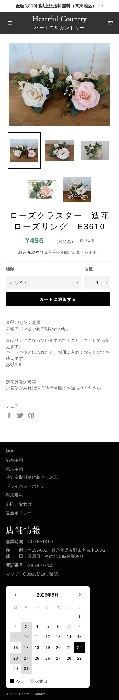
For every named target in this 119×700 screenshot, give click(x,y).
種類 (10, 268)
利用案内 (14, 468)
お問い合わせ (19, 503)
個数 (88, 268)
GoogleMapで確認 (40, 573)
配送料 (34, 252)
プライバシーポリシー (27, 486)
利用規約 (14, 494)
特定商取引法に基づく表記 (32, 477)
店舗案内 (14, 459)
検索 (10, 450)
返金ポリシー (19, 512)
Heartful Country (31, 694)
